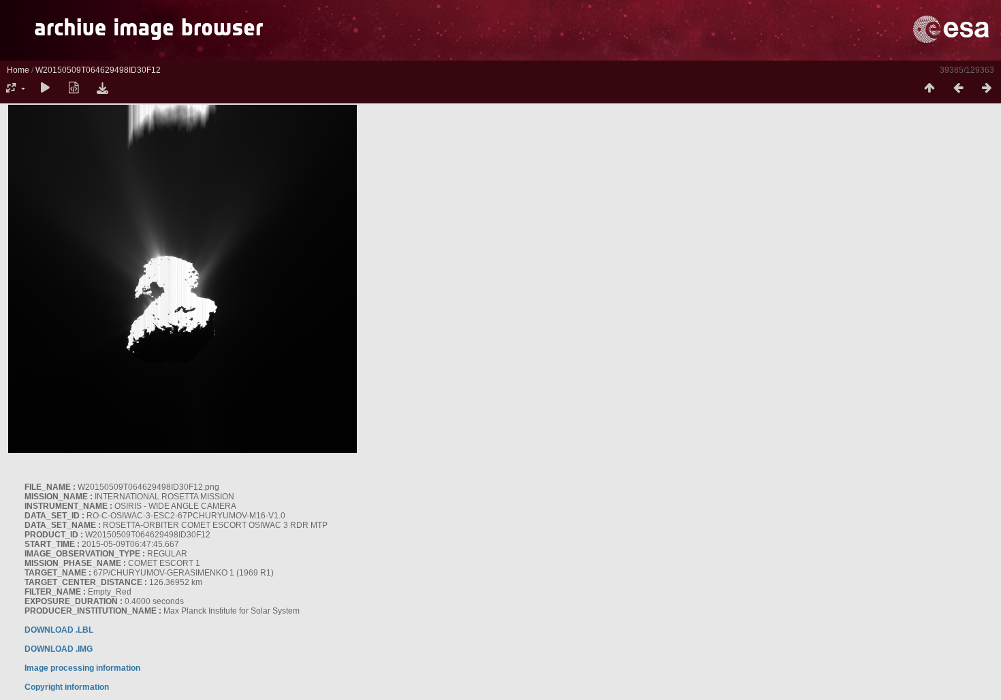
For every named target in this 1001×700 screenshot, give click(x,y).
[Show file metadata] (73, 88)
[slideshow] (45, 88)
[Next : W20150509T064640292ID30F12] (986, 88)
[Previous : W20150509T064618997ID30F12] (958, 88)
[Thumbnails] (929, 88)
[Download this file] (102, 88)
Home (18, 70)
